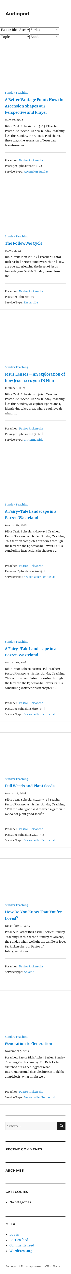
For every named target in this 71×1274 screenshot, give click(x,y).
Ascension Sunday (36, 171)
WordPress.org (20, 1251)
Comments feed (21, 1245)
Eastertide (31, 302)
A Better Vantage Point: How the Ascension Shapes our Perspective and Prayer (34, 106)
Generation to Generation (28, 1043)
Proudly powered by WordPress (40, 1266)
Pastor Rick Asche (31, 160)
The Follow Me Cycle (23, 243)
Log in (14, 1234)
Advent (29, 972)
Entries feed (18, 1240)
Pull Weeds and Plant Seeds (30, 786)
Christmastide (33, 439)
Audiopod (17, 13)
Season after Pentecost (39, 577)
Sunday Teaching (16, 92)
